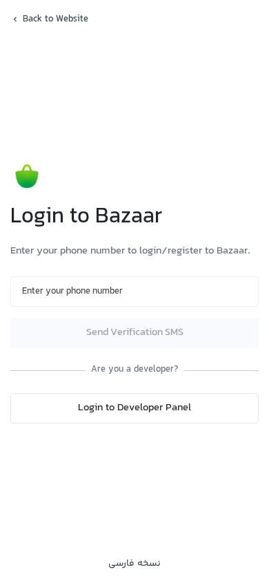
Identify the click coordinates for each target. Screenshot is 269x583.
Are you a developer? (134, 370)
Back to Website (55, 19)
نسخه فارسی (134, 563)
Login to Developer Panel (134, 408)
